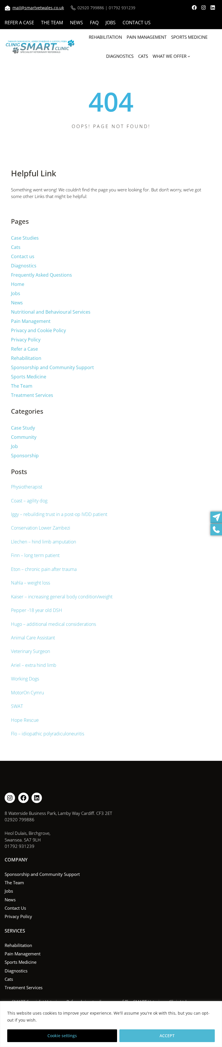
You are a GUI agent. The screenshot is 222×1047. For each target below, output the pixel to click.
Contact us (22, 256)
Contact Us (15, 908)
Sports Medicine (28, 376)
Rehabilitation (26, 358)
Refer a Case (24, 349)
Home (17, 284)
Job (14, 446)
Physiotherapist (26, 487)
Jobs (15, 293)
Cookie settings (62, 1035)
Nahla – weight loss (30, 583)
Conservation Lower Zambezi (40, 528)
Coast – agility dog (29, 500)
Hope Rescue (25, 720)
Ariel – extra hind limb (33, 665)
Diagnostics (23, 265)
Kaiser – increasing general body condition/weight (61, 596)
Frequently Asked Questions (41, 275)
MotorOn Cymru (27, 692)
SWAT (17, 706)
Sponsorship (25, 455)
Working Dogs (25, 679)
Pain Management (31, 321)
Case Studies (25, 238)
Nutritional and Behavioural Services (50, 312)
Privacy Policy (25, 339)
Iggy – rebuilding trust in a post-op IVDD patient (59, 514)
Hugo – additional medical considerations (53, 624)
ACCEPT (167, 1035)
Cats (16, 247)
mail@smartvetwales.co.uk (38, 7)
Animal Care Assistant (33, 638)
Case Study (23, 428)
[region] (111, 1024)
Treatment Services (32, 395)
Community (23, 437)
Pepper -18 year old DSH (36, 610)
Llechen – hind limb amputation (43, 542)
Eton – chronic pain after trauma (44, 569)
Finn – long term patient (35, 555)
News (17, 302)
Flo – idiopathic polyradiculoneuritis (47, 733)
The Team (21, 386)
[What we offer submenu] (189, 56)
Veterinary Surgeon (30, 651)
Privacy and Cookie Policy (38, 330)
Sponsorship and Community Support (52, 367)
